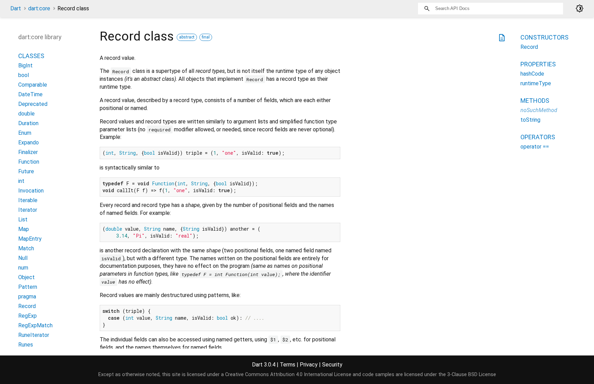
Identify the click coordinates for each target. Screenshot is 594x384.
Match (26, 248)
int (21, 181)
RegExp (27, 315)
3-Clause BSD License (471, 374)
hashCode (532, 73)
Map (23, 229)
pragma (27, 296)
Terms (287, 364)
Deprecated (32, 104)
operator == (534, 146)
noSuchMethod (538, 110)
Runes (25, 344)
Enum (24, 133)
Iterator (27, 210)
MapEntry (30, 238)
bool (23, 75)
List (23, 219)
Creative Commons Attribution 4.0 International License (288, 374)
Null (23, 258)
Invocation (31, 190)
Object (26, 277)
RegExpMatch (35, 325)
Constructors (544, 37)
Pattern (27, 287)
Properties (538, 64)
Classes (31, 55)
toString (530, 120)
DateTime (30, 94)
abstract (187, 37)
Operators (537, 137)
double (26, 113)
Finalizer (28, 152)
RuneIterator (33, 335)
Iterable (27, 200)
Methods (534, 100)
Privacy (309, 364)
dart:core (39, 8)
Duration (28, 123)
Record (27, 306)
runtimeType (535, 83)
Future (26, 171)
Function (28, 161)
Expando (28, 142)
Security (332, 364)
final (206, 37)
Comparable (32, 84)
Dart (15, 8)
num (23, 267)
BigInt (25, 65)
